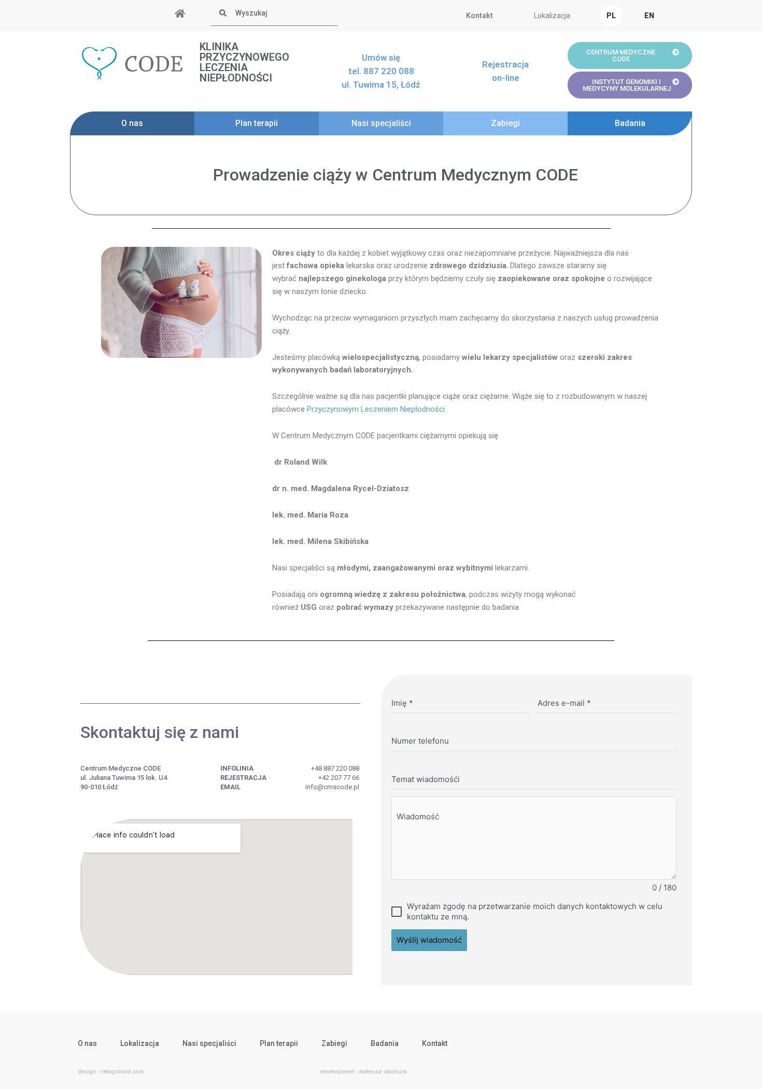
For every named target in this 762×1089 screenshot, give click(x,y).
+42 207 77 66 (338, 777)
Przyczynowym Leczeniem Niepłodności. (376, 409)
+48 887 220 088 (335, 768)
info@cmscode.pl (332, 787)
